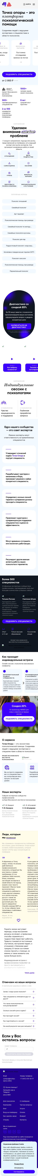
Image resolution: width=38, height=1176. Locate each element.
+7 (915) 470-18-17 (27, 1079)
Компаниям (7, 1105)
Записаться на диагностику (19, 326)
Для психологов (9, 1101)
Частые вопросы (26, 1105)
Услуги (22, 1108)
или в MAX (7, 1095)
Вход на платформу (10, 1112)
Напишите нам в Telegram (9, 1091)
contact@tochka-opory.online (9, 1080)
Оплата (22, 1112)
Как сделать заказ (9, 1116)
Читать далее (29, 973)
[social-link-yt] (14, 1132)
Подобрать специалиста (19, 74)
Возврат (23, 1116)
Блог (4, 1108)
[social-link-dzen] (19, 1132)
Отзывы (6, 1120)
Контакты (23, 1120)
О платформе (24, 1101)
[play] (12, 359)
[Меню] (34, 4)
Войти (28, 4)
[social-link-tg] (9, 1132)
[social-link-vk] (5, 1132)
